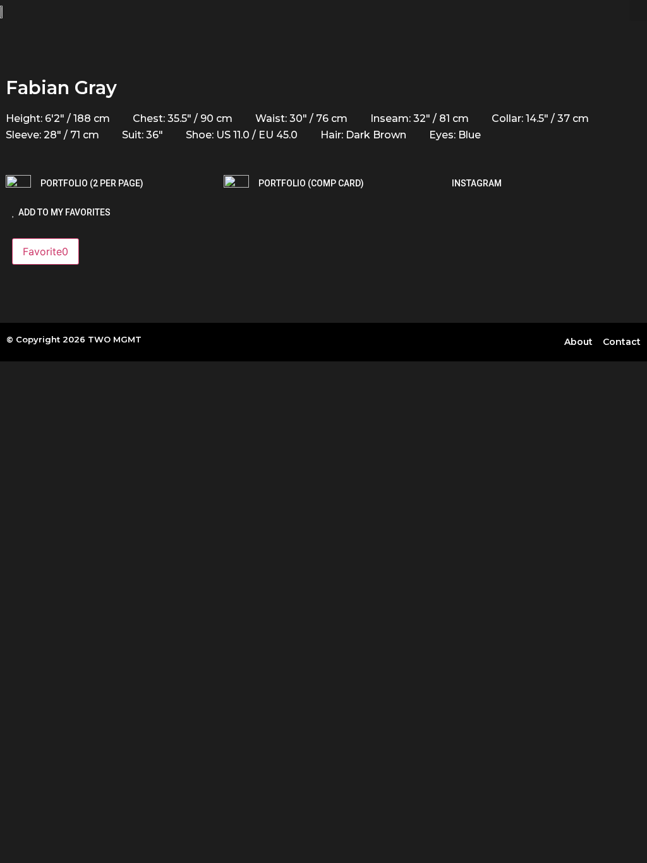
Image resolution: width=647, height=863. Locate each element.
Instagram (477, 183)
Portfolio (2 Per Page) (91, 183)
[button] (638, 10)
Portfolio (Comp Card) (311, 183)
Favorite (45, 251)
